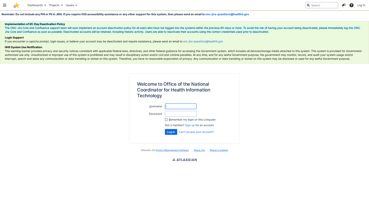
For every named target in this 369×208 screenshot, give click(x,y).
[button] (4, 5)
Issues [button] (70, 5)
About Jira (199, 150)
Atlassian (184, 160)
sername (155, 106)
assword (155, 113)
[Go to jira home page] (16, 5)
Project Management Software (172, 150)
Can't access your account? (196, 131)
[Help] (351, 5)
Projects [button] (54, 5)
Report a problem (219, 150)
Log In (361, 5)
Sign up (190, 125)
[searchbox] (321, 5)
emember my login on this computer (192, 119)
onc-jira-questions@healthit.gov (227, 14)
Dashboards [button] (35, 5)
